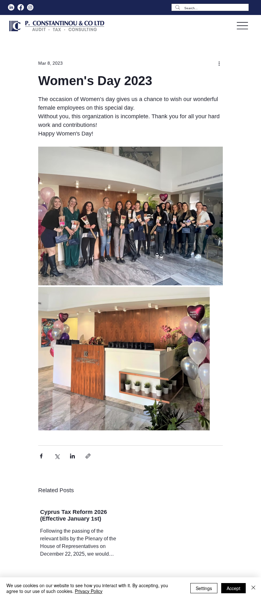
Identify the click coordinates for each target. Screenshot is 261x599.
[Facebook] (21, 7)
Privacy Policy (88, 591)
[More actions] (219, 63)
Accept (233, 588)
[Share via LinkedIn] (72, 456)
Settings (204, 588)
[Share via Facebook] (41, 456)
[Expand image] (130, 216)
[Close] (253, 588)
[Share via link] (88, 456)
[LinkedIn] (11, 7)
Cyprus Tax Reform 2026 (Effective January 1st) (73, 515)
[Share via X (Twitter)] (57, 456)
